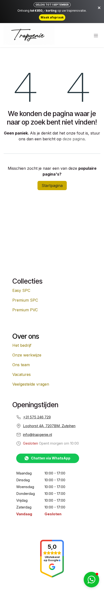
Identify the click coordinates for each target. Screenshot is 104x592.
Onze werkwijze (26, 355)
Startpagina (52, 185)
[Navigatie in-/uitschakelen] (95, 35)
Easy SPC (21, 290)
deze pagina (74, 138)
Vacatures (21, 374)
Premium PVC (25, 309)
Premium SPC (25, 300)
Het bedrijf (21, 345)
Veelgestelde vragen (30, 384)
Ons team (21, 364)
